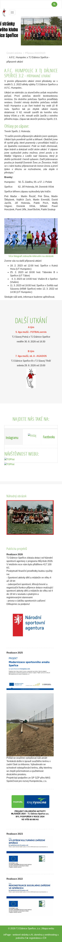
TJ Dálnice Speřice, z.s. (28, 928)
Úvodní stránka (14, 53)
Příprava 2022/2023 (35, 53)
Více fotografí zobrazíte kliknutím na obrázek (31, 256)
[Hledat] (54, 4)
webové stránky (21, 934)
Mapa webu (48, 928)
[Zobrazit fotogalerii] (30, 517)
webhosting (51, 934)
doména (38, 934)
